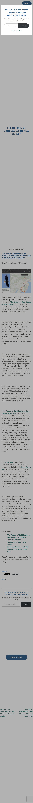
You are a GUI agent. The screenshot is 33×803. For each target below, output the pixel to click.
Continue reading (16, 31)
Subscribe (24, 26)
